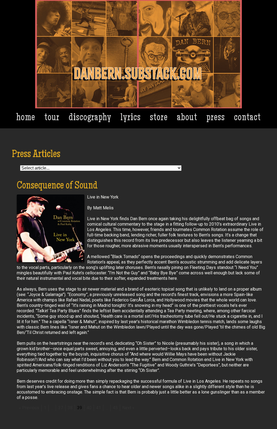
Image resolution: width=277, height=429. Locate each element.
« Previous (29, 407)
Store (159, 118)
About (187, 118)
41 (98, 407)
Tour (52, 118)
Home (26, 118)
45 (115, 407)
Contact (247, 118)
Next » (128, 407)
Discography (90, 118)
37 (60, 407)
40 (89, 407)
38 (70, 407)
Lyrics (131, 118)
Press (215, 118)
